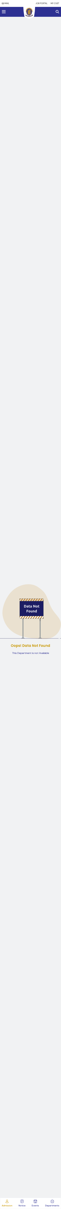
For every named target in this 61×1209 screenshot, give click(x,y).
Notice (22, 1205)
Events (35, 1205)
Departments (52, 1205)
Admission (7, 1205)
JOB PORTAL (42, 3)
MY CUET (55, 3)
